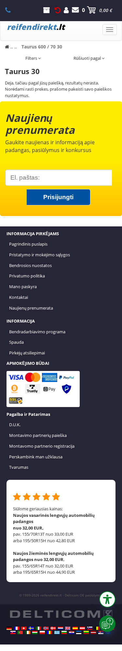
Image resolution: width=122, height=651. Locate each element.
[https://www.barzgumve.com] (64, 632)
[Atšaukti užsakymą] (58, 10)
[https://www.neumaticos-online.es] (75, 628)
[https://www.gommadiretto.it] (38, 628)
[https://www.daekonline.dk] (53, 628)
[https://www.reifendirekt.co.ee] (78, 632)
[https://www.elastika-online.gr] (57, 632)
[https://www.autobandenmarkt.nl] (60, 628)
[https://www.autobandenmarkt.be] (97, 628)
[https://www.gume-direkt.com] (89, 628)
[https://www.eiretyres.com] (27, 632)
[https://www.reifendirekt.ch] (23, 628)
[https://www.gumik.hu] (34, 632)
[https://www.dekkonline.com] (45, 628)
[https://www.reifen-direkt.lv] (93, 632)
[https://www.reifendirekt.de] (9, 628)
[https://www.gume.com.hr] (71, 632)
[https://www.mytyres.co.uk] (67, 628)
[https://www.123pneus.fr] (16, 628)
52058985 (11, 10)
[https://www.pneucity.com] (20, 632)
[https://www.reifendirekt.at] (82, 628)
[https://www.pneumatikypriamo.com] (13, 632)
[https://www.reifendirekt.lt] (86, 632)
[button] (107, 599)
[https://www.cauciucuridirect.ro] (49, 632)
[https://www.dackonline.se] (31, 628)
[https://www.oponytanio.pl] (42, 632)
